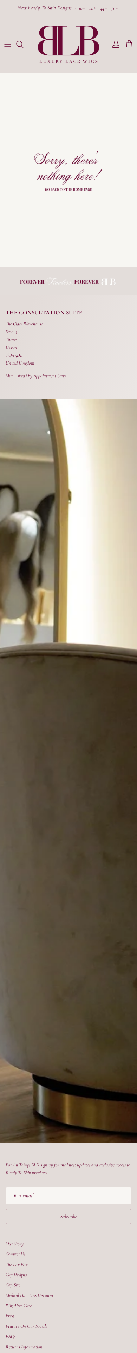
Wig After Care (19, 1305)
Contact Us (15, 1254)
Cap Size (13, 1285)
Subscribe (68, 1216)
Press (10, 1316)
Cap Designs (16, 1275)
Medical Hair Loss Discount (29, 1295)
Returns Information (24, 1347)
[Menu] (7, 44)
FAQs (10, 1336)
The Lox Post (17, 1264)
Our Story (15, 1244)
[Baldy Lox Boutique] (68, 44)
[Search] (23, 44)
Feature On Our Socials (26, 1326)
